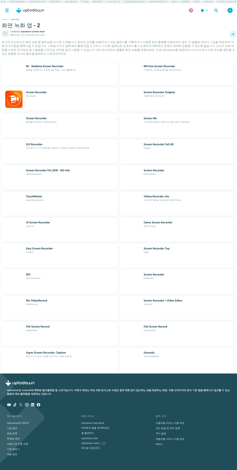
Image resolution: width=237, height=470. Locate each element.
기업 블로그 (13, 449)
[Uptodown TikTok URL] (15, 405)
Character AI (55, 2)
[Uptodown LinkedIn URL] (33, 405)
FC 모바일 (84, 2)
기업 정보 (12, 428)
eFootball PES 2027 (37, 2)
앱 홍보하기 (87, 433)
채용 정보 (12, 454)
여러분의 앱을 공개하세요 (95, 427)
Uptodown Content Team (33, 31)
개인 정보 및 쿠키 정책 (168, 428)
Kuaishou (185, 2)
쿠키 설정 (161, 433)
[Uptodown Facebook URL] (38, 405)
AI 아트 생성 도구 (113, 2)
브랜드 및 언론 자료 (17, 443)
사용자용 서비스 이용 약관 (170, 423)
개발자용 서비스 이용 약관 (170, 438)
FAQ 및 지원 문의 (90, 448)
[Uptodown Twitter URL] (21, 405)
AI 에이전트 (208, 2)
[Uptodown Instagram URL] (27, 405)
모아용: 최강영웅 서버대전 (134, 2)
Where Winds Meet (17, 2)
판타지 (174, 2)
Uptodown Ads (89, 438)
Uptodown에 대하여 (18, 423)
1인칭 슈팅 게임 (71, 2)
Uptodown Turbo (93, 443)
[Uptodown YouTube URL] (9, 405)
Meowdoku (98, 2)
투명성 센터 (13, 438)
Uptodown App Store (92, 423)
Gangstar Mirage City (158, 2)
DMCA (159, 444)
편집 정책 (12, 433)
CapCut (196, 2)
